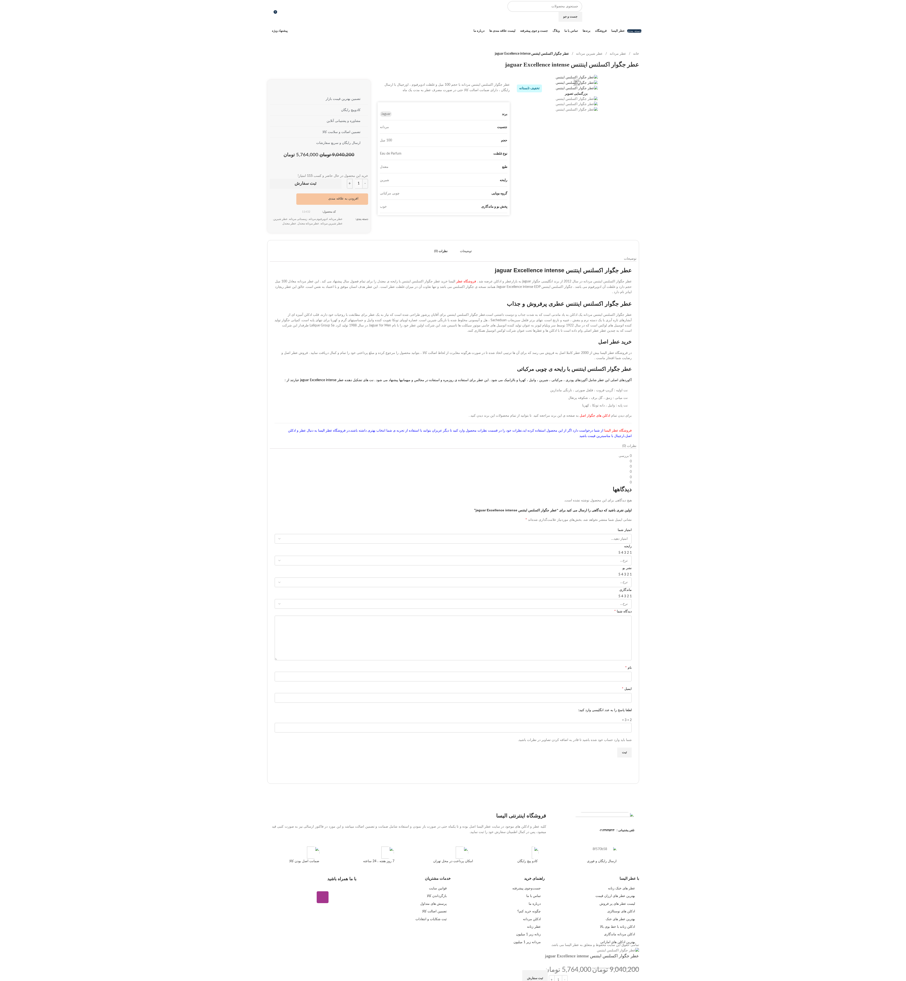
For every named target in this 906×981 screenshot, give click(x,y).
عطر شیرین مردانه (589, 53)
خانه (636, 53)
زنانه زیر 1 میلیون (528, 934)
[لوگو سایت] (622, 11)
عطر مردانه (618, 53)
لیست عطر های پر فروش (617, 903)
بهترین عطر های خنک (620, 919)
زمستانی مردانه (298, 219)
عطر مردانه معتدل (308, 223)
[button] (346, 198)
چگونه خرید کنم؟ (529, 911)
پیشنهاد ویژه (280, 30)
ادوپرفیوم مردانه (318, 219)
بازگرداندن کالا (437, 896)
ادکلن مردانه (532, 919)
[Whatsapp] (337, 897)
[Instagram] (323, 897)
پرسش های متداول (433, 903)
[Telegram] (350, 897)
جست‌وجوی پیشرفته (526, 888)
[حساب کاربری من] (269, 11)
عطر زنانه (534, 926)
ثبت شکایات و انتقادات (431, 919)
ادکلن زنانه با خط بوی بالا (617, 926)
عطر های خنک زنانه (621, 888)
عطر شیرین (280, 219)
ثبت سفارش (305, 183)
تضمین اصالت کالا (434, 911)
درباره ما (535, 903)
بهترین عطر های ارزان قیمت (615, 896)
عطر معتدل (289, 223)
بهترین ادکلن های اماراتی (617, 942)
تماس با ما (533, 896)
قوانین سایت (438, 888)
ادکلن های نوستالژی (621, 911)
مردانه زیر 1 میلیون (527, 942)
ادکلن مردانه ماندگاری (619, 934)
